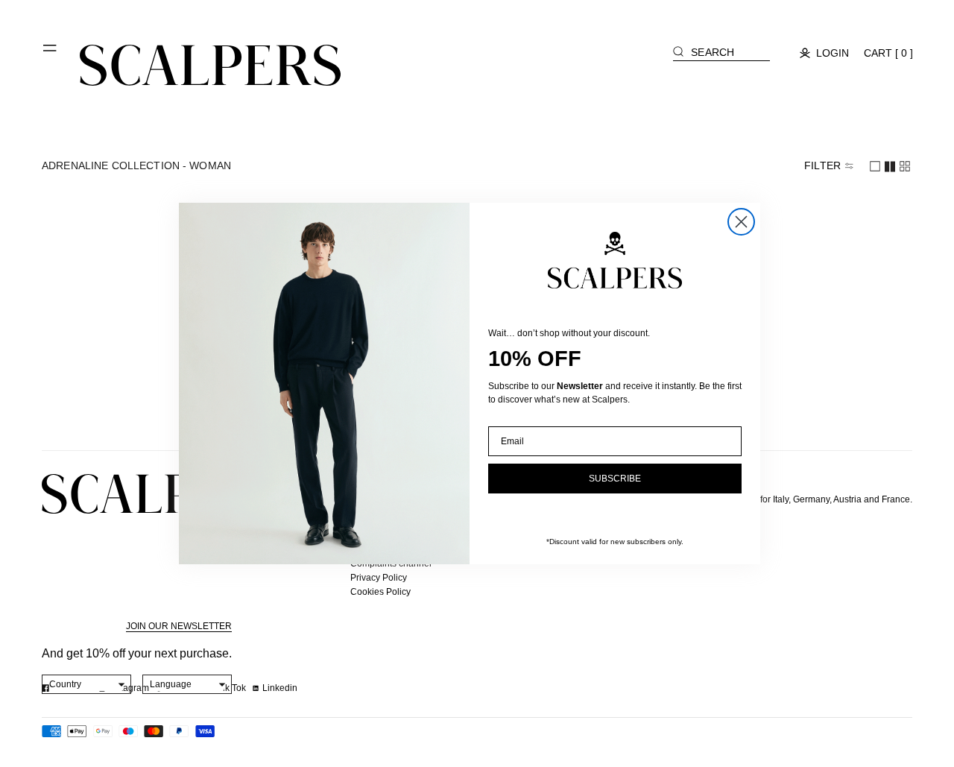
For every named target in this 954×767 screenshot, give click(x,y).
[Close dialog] (741, 222)
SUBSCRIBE (615, 478)
